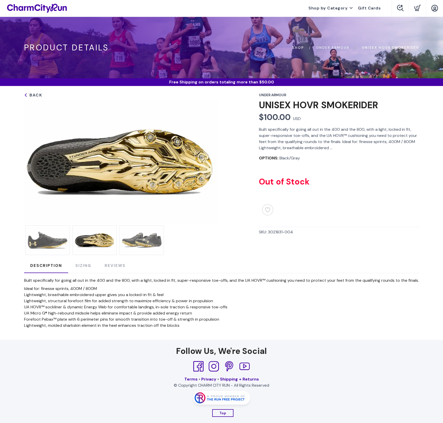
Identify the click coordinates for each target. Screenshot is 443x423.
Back (35, 95)
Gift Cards (369, 8)
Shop (298, 48)
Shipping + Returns (239, 379)
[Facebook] (198, 366)
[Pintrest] (229, 366)
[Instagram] (214, 366)
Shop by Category (328, 8)
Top (222, 413)
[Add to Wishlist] (267, 209)
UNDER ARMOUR (332, 48)
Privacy (208, 379)
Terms (191, 379)
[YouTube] (244, 366)
